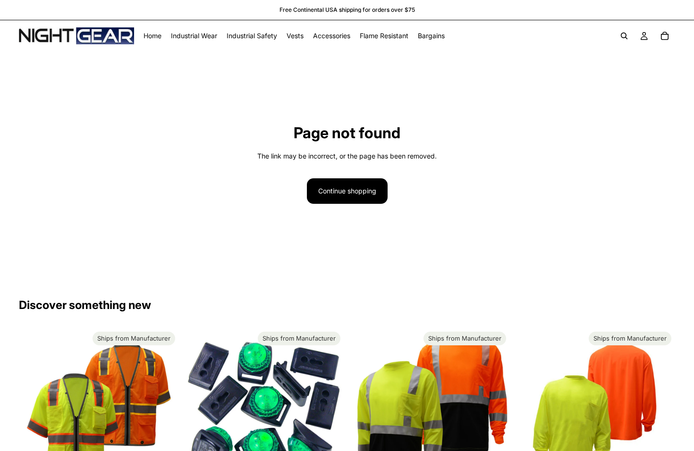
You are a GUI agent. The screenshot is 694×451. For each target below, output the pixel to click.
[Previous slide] (33, 408)
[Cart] (664, 35)
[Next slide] (165, 408)
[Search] (624, 35)
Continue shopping (347, 191)
